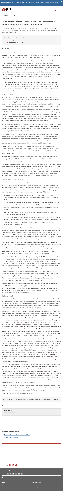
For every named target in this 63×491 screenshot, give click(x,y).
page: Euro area (11, 437)
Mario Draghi (11, 40)
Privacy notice (34, 490)
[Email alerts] (2, 477)
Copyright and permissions (37, 487)
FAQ (2, 487)
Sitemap (3, 485)
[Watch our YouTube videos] (13, 474)
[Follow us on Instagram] (21, 474)
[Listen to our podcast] (19, 474)
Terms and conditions (36, 485)
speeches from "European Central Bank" (17, 435)
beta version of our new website (17, 2)
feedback (53, 2)
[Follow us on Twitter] (8, 474)
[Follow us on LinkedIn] (10, 474)
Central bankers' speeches (9, 15)
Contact (3, 490)
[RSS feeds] (16, 474)
